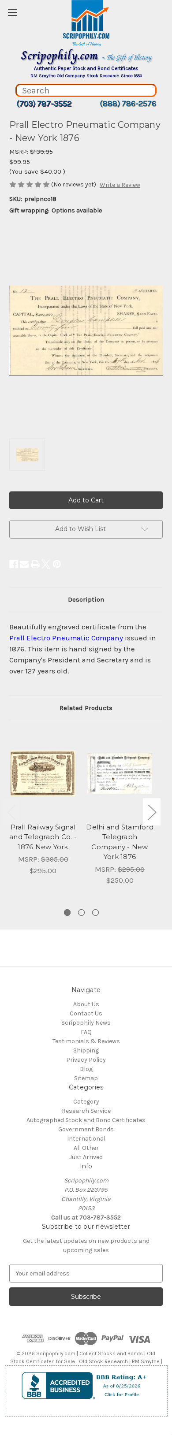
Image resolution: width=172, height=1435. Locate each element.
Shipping (86, 1050)
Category (86, 1101)
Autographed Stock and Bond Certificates (86, 1120)
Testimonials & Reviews (86, 1041)
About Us (86, 1004)
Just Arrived (86, 1157)
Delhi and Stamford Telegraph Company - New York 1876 (119, 842)
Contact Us (86, 1013)
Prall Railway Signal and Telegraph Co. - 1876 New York (43, 837)
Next (152, 811)
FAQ (86, 1032)
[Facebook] (13, 564)
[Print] (35, 564)
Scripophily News (86, 1022)
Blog (86, 1069)
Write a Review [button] (120, 185)
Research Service (86, 1111)
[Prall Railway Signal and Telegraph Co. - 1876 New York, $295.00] (43, 773)
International (86, 1138)
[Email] (24, 564)
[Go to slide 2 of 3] (81, 912)
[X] (45, 564)
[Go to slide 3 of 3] (95, 912)
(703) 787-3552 (43, 103)
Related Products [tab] (86, 708)
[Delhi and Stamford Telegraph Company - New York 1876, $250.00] (119, 773)
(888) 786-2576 (128, 103)
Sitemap (86, 1078)
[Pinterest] (56, 564)
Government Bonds (86, 1129)
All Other (86, 1148)
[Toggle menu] (12, 12)
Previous (11, 811)
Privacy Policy (86, 1059)
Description (86, 599)
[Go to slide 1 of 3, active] (67, 912)
